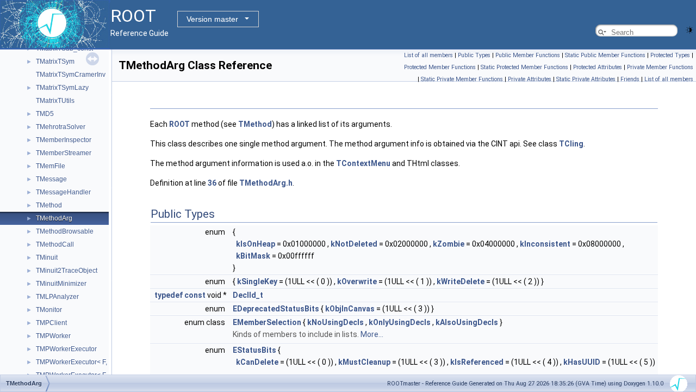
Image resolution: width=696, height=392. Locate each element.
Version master (212, 19)
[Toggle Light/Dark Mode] (689, 29)
